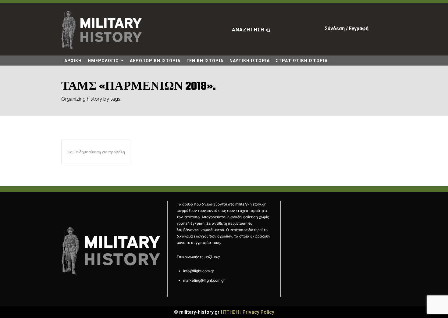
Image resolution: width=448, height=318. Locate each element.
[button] (252, 30)
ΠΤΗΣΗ (231, 312)
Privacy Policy (258, 312)
